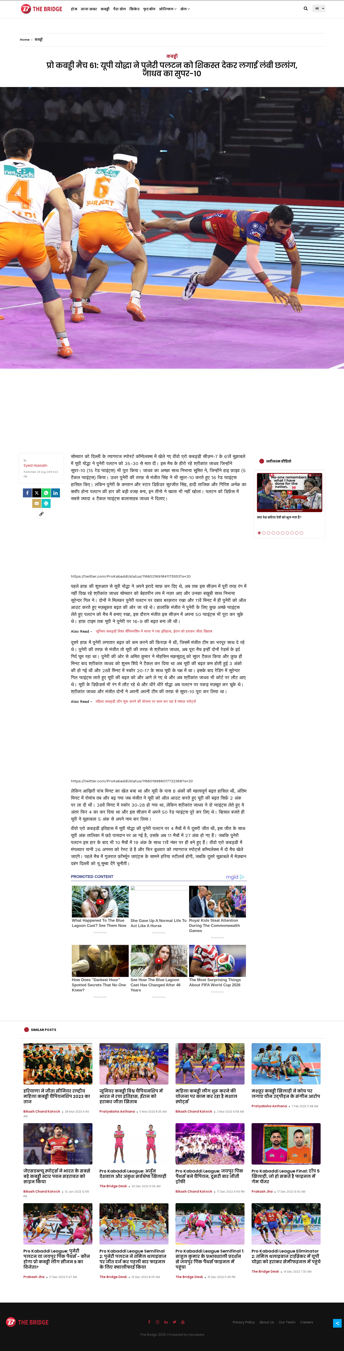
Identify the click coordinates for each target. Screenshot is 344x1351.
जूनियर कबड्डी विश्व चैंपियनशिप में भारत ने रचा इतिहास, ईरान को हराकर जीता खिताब (154, 631)
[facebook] (27, 493)
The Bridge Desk (113, 1186)
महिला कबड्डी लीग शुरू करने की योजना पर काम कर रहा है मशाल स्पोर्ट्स (146, 701)
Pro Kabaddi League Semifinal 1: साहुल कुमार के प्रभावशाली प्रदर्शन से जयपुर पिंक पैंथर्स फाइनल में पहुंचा (210, 1259)
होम (74, 9)
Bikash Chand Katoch (41, 1111)
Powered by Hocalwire (186, 1334)
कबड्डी (105, 9)
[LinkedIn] (55, 493)
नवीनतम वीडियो (278, 461)
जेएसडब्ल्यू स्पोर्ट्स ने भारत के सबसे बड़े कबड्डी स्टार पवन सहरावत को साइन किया (56, 1176)
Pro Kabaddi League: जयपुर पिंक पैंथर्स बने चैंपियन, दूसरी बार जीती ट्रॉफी (209, 1176)
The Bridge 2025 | (154, 1334)
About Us (267, 1322)
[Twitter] (36, 493)
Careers (306, 1322)
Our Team (287, 1322)
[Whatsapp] (46, 493)
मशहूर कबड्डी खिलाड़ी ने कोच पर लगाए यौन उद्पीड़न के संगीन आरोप (286, 1093)
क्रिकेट (134, 9)
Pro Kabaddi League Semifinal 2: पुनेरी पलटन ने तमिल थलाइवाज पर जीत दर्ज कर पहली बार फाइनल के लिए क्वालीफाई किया (132, 1259)
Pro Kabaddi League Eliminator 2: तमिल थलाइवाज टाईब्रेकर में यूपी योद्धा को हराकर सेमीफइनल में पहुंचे (286, 1256)
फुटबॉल (149, 9)
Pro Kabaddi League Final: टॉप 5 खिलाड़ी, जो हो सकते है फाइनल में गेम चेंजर (286, 1176)
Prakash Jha (262, 1191)
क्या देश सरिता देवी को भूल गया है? (279, 517)
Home (25, 40)
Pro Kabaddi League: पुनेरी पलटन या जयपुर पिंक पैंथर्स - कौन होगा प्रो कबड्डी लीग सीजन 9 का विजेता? (56, 1259)
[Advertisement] (172, 406)
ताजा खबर (89, 9)
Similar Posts (43, 1029)
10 (301, 533)
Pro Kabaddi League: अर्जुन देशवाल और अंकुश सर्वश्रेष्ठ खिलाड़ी (132, 1173)
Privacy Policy (244, 1322)
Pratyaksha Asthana (117, 1111)
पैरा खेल (119, 9)
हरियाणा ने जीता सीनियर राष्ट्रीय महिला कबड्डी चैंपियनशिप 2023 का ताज (56, 1096)
